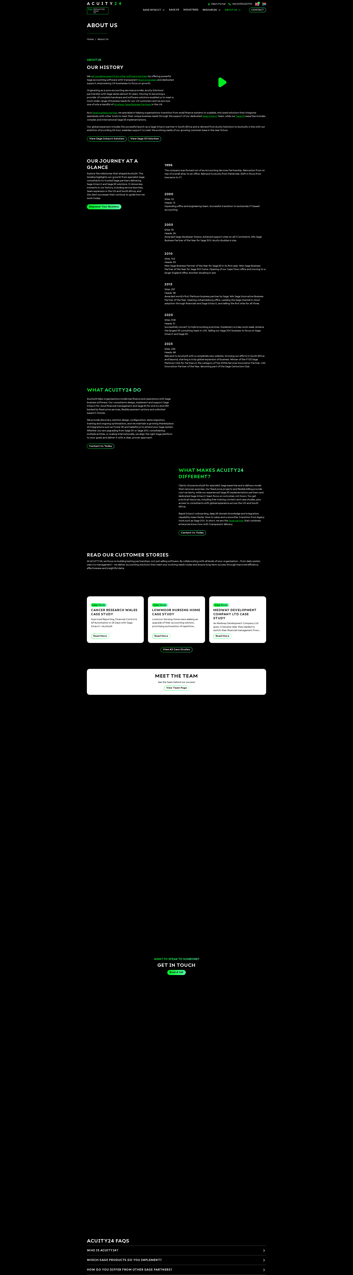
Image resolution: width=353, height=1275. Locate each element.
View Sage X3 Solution (144, 139)
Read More (100, 636)
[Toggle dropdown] (163, 10)
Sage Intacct (152, 10)
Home (90, 39)
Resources (210, 10)
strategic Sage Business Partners (132, 104)
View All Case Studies (176, 649)
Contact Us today (100, 446)
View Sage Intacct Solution (106, 139)
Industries (190, 10)
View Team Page (176, 688)
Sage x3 (174, 10)
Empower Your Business (104, 207)
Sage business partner (104, 113)
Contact (257, 10)
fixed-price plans (147, 80)
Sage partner (236, 521)
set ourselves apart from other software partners (119, 76)
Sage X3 (240, 116)
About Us (231, 10)
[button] (222, 82)
